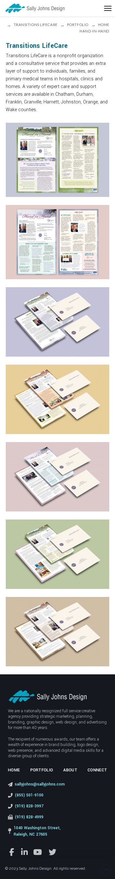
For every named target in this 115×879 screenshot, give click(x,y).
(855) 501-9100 (29, 795)
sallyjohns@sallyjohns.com (40, 784)
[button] (108, 8)
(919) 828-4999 (29, 817)
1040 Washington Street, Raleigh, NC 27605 (37, 831)
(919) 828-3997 (29, 806)
